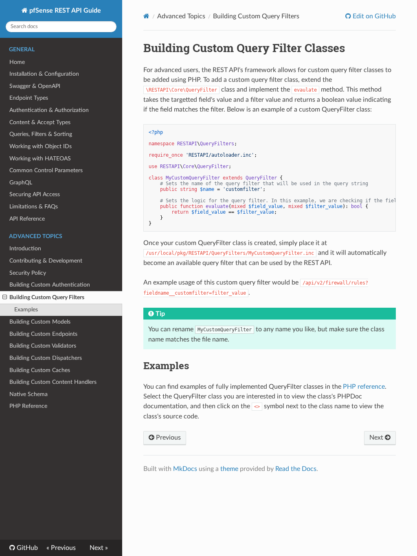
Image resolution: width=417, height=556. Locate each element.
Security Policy (27, 273)
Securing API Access (34, 194)
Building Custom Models (39, 322)
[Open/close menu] (4, 297)
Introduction (25, 248)
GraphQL (20, 182)
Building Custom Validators (42, 346)
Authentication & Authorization (49, 110)
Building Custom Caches (39, 370)
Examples (26, 309)
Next (377, 437)
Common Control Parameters (46, 170)
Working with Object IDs (40, 146)
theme (229, 469)
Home (17, 62)
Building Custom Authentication (49, 285)
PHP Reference (28, 406)
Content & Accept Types (39, 122)
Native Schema (28, 394)
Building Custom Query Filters (46, 297)
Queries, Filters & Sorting (40, 134)
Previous (167, 437)
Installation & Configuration (44, 74)
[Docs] (146, 16)
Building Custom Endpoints (43, 334)
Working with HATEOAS (40, 158)
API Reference (27, 219)
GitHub (26, 548)
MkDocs (185, 469)
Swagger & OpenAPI (34, 86)
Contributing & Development (45, 261)
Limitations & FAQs (33, 207)
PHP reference (364, 386)
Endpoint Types (28, 98)
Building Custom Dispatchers (45, 358)
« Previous (61, 548)
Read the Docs (295, 469)
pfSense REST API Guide (64, 10)
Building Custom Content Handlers (53, 382)
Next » (99, 548)
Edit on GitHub (373, 16)
